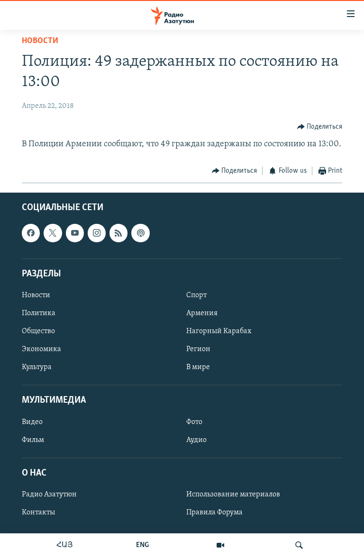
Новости (40, 41)
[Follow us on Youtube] (75, 233)
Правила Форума (214, 512)
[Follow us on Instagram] (97, 233)
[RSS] (118, 233)
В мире (198, 367)
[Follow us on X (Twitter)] (53, 233)
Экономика (41, 349)
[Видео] (220, 545)
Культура (37, 367)
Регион (198, 349)
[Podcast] (140, 233)
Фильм (33, 440)
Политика (38, 313)
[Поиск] (299, 545)
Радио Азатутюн (49, 494)
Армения (202, 313)
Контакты (38, 512)
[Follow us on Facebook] (31, 233)
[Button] (320, 127)
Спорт (196, 295)
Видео (32, 422)
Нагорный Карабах (218, 331)
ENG (142, 545)
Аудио (196, 440)
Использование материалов (233, 494)
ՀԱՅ (64, 545)
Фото (194, 422)
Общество (38, 331)
